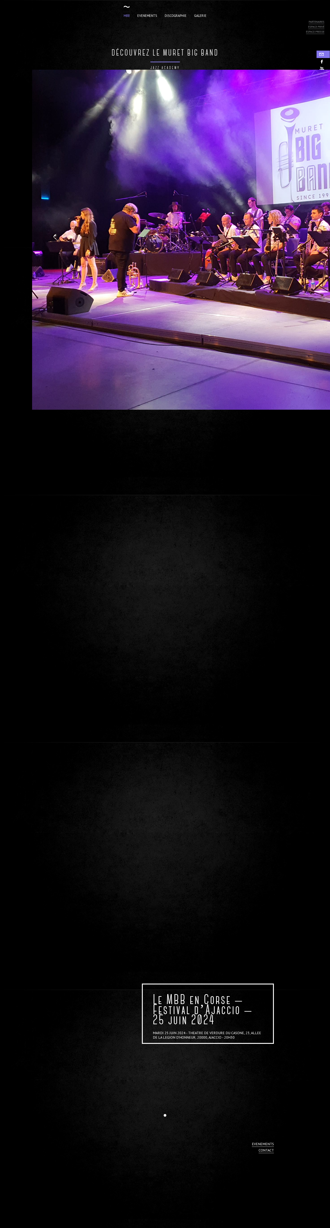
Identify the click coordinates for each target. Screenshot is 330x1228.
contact (266, 1150)
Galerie (200, 15)
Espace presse (315, 31)
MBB (127, 15)
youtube (323, 69)
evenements (263, 1144)
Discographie (176, 15)
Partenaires (316, 21)
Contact (323, 54)
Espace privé (316, 26)
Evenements (147, 15)
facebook (323, 61)
